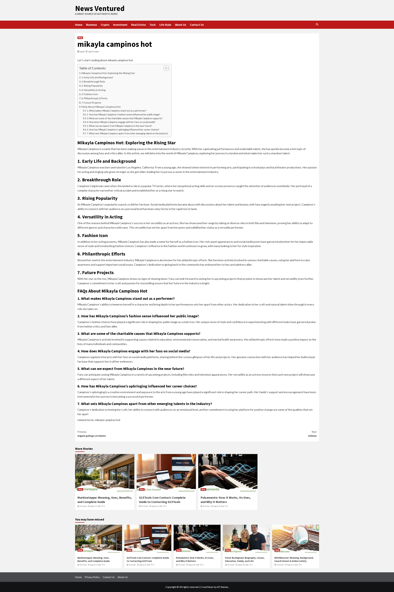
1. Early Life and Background (97, 77)
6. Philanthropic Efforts (94, 98)
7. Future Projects (91, 102)
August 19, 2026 (292, 565)
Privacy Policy (92, 577)
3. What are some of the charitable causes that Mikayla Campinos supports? (125, 118)
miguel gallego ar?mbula (91, 433)
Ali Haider (83, 506)
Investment (120, 24)
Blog (80, 38)
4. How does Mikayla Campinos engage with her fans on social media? (121, 122)
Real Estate (138, 24)
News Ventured (100, 8)
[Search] (317, 24)
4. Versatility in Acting (93, 89)
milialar (312, 433)
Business (91, 24)
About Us (180, 24)
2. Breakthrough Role (93, 81)
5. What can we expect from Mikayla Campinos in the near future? (119, 126)
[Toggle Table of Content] (164, 68)
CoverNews (207, 586)
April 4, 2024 (93, 51)
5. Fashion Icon (89, 94)
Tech (153, 24)
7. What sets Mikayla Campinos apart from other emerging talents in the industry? (127, 133)
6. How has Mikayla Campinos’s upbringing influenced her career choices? (123, 129)
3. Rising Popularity (92, 85)
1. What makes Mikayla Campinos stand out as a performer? (116, 110)
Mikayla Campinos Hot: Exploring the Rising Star (108, 73)
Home (78, 24)
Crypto (105, 24)
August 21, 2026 (95, 506)
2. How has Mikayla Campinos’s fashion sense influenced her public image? (123, 114)
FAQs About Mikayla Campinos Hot (101, 106)
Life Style (165, 24)
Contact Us (197, 24)
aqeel (82, 51)
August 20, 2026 (218, 506)
